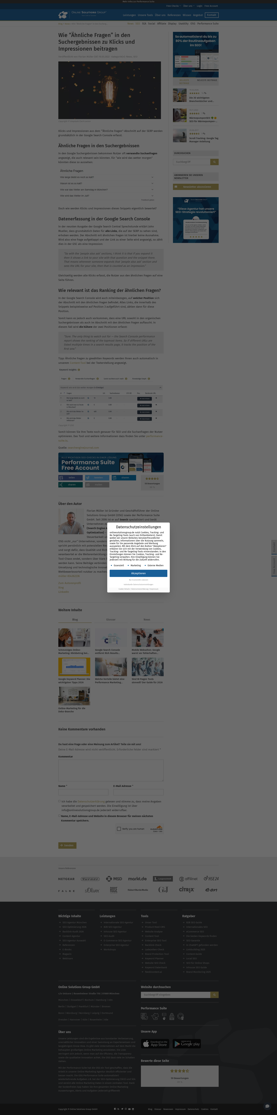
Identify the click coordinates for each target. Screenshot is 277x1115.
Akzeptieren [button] (138, 573)
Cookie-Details (124, 589)
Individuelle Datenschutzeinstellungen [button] (138, 585)
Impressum (154, 589)
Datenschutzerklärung (139, 589)
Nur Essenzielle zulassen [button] (138, 580)
